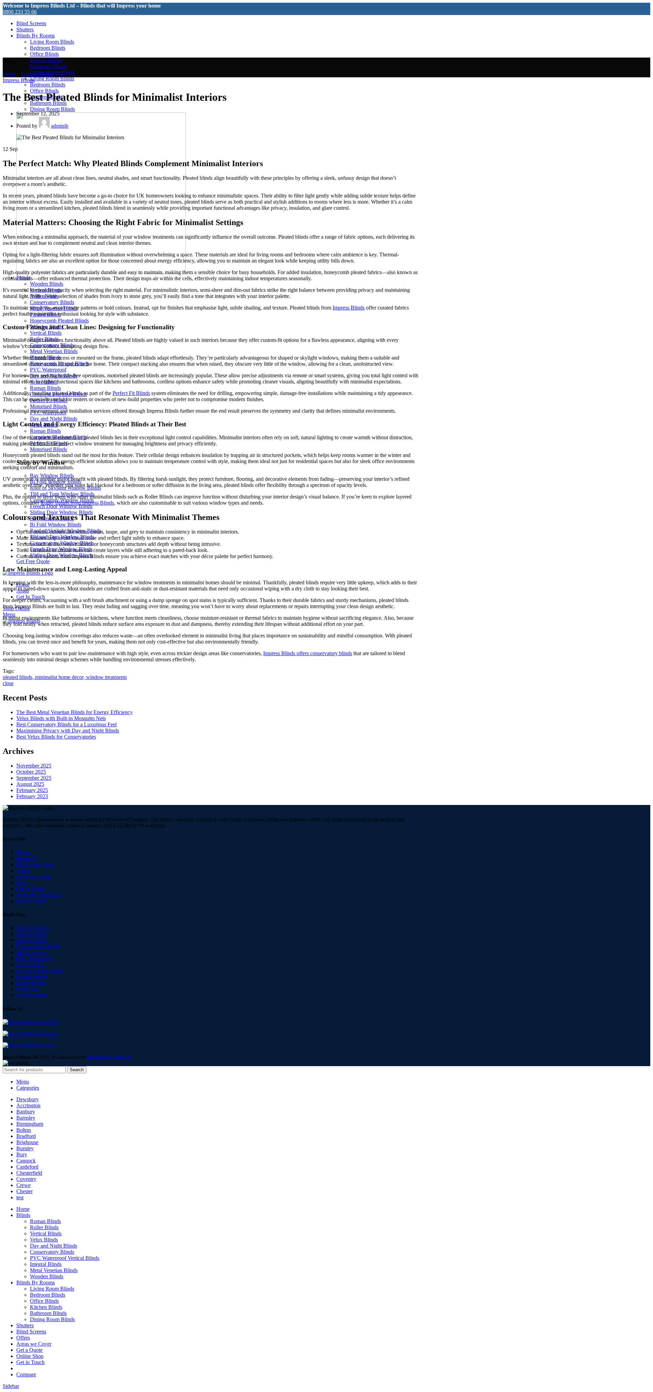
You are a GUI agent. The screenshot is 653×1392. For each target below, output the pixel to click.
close (8, 683)
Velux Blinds (30, 964)
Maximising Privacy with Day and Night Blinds (67, 730)
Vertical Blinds (46, 333)
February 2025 (32, 790)
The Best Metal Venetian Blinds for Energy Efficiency (74, 712)
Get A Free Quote (35, 864)
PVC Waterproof (48, 370)
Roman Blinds (45, 388)
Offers (23, 870)
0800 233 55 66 (20, 12)
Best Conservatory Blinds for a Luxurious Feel (66, 724)
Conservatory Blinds (52, 302)
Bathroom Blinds (48, 66)
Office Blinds (44, 54)
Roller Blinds (30, 983)
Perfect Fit (27, 989)
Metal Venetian (32, 952)
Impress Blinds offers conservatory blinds (307, 653)
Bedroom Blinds (47, 48)
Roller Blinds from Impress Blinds (77, 503)
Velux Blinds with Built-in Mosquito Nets (61, 718)
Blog (21, 883)
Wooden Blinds (46, 284)
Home (9, 74)
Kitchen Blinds (46, 60)
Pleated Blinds (31, 995)
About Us (26, 858)
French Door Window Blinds (61, 506)
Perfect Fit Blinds (131, 393)
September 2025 (33, 778)
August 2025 (30, 784)
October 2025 (31, 772)
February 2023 (32, 796)
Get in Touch (30, 889)
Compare (26, 1374)
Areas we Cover (33, 877)
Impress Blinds (37, 74)
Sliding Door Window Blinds (61, 512)
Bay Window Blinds (52, 475)
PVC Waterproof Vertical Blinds (64, 1258)
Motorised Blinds (48, 406)
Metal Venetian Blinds (54, 351)
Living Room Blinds (52, 42)
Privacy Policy (32, 901)
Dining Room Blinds (52, 109)
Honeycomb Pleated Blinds (59, 320)
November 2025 (33, 766)
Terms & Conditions (38, 895)
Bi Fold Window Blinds (55, 524)
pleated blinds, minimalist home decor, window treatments (65, 677)
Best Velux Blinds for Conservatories (56, 737)
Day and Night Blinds (53, 419)
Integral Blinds (32, 940)
